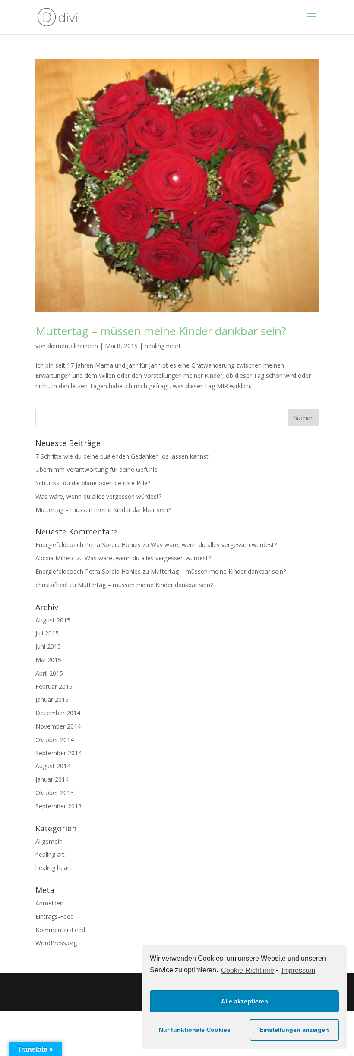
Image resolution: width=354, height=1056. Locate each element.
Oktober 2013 (54, 793)
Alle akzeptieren (244, 1001)
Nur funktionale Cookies (195, 1029)
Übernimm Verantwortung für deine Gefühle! (97, 469)
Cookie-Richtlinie (247, 970)
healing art (50, 854)
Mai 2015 (48, 660)
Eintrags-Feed (54, 916)
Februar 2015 (54, 686)
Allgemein (49, 841)
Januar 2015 (52, 699)
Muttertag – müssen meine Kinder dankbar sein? (160, 331)
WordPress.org (56, 943)
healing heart (163, 346)
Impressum (298, 970)
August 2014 (52, 766)
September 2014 (58, 753)
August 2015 (52, 620)
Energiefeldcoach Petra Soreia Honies (88, 545)
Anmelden (49, 903)
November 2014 (58, 726)
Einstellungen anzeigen (294, 1029)
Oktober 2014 (54, 739)
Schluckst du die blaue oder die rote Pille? (92, 483)
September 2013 (58, 806)
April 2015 (49, 673)
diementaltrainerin (72, 346)
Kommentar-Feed (60, 930)
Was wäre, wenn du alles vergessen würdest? (98, 496)
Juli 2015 (47, 633)
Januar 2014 (52, 779)
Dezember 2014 (57, 713)
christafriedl (51, 585)
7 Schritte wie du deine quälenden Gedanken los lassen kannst (122, 456)
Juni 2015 (48, 646)
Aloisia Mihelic (55, 558)
